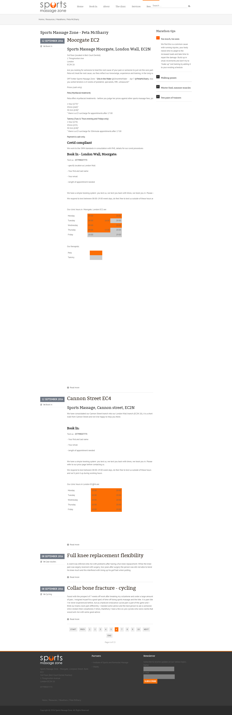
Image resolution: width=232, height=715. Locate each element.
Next (146, 629)
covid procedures (135, 148)
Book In (49, 46)
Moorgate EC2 (83, 40)
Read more (74, 387)
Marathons (60, 19)
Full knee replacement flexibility (105, 555)
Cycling (49, 594)
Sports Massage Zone (86, 79)
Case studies (51, 561)
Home (41, 19)
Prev (82, 629)
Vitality (96, 667)
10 (138, 629)
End (109, 636)
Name (146, 665)
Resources (50, 19)
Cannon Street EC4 (89, 398)
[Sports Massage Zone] (55, 6)
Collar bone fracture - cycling (101, 588)
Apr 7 (132, 79)
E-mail (146, 672)
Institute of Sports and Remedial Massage (110, 662)
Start (73, 629)
